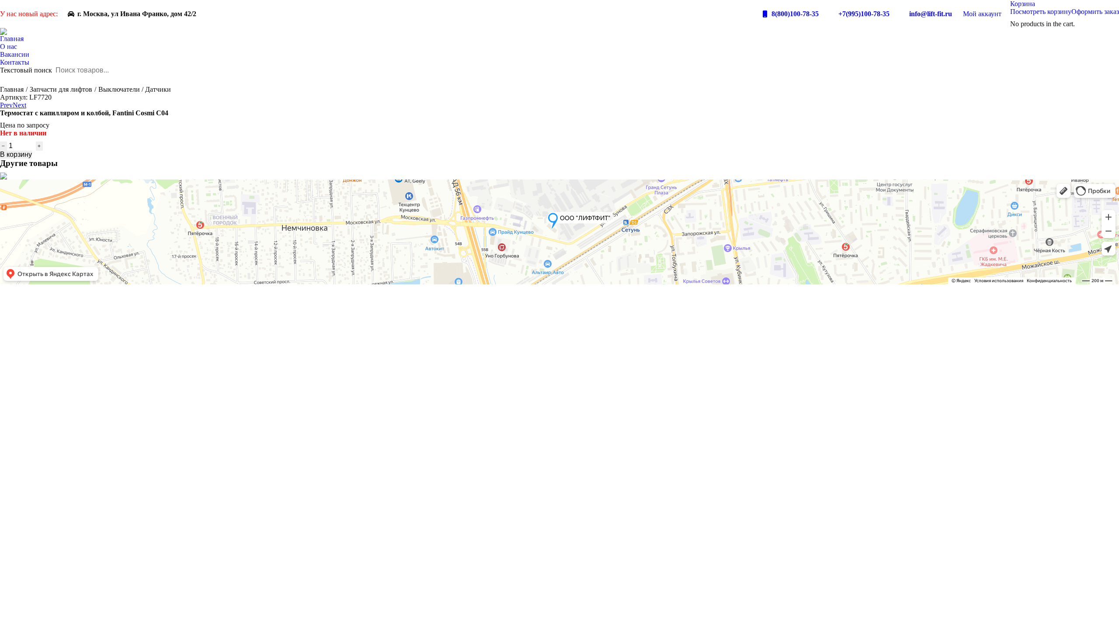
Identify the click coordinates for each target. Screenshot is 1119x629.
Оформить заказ (1095, 11)
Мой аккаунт (982, 13)
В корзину (16, 154)
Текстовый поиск (26, 70)
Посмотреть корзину (1040, 11)
